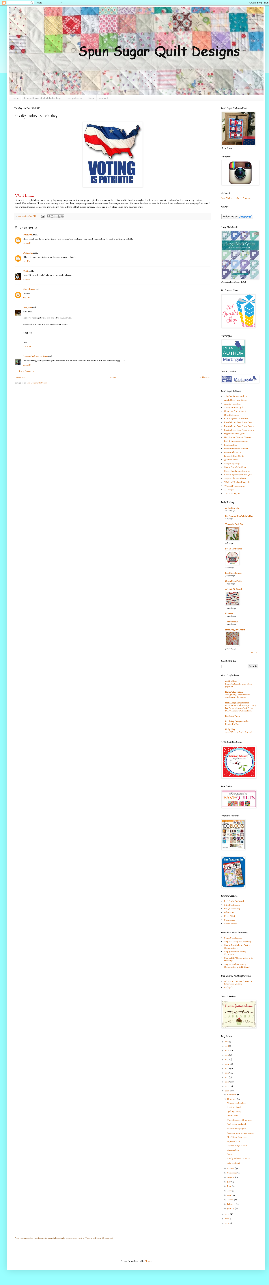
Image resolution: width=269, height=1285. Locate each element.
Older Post (205, 377)
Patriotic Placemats (232, 452)
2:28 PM (26, 279)
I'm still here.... (233, 1115)
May (229, 1191)
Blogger (148, 1261)
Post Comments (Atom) (37, 383)
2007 (227, 1214)
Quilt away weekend (236, 1124)
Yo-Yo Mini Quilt (232, 493)
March (230, 1199)
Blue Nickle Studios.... (237, 1137)
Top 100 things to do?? (237, 1145)
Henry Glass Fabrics (234, 692)
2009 (227, 1086)
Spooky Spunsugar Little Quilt (238, 474)
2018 (227, 1046)
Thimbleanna (231, 621)
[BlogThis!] (52, 216)
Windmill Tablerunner (234, 486)
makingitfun (231, 681)
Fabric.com (229, 912)
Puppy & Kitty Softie (234, 456)
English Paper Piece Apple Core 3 (239, 430)
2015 (227, 1059)
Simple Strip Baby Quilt (235, 467)
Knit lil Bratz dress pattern (236, 441)
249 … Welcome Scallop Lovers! (238, 732)
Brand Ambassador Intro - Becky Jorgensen (239, 685)
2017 (227, 1050)
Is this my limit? (234, 1107)
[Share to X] (55, 216)
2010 (227, 1082)
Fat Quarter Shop (232, 909)
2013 (227, 1068)
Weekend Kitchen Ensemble (237, 482)
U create (229, 613)
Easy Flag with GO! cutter (236, 418)
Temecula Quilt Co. (234, 524)
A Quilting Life (232, 508)
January (231, 1208)
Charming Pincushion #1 (235, 411)
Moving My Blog (232, 724)
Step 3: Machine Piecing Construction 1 (235, 953)
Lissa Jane (27, 307)
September (232, 1173)
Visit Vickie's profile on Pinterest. (236, 198)
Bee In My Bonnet (233, 548)
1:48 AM (27, 346)
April (230, 1195)
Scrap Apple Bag (231, 463)
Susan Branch (230, 923)
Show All (254, 653)
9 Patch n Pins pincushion (235, 396)
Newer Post (20, 377)
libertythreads (29, 289)
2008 (227, 1091)
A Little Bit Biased (233, 589)
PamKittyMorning (233, 573)
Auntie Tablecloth (232, 404)
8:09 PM (26, 297)
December (232, 1094)
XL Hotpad (229, 490)
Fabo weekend (233, 1163)
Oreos (229, 1154)
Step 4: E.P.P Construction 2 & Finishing (238, 959)
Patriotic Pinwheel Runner (236, 448)
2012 (227, 1073)
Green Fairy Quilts (233, 581)
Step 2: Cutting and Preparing (237, 941)
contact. (104, 98)
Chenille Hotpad (231, 415)
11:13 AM (27, 243)
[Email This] (48, 216)
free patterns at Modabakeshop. (42, 98)
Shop (91, 98)
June (229, 1186)
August (231, 1177)
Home (15, 98)
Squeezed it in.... (234, 1141)
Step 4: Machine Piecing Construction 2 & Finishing (236, 966)
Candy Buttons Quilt (233, 407)
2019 (227, 1041)
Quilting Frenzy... (234, 1111)
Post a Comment (26, 371)
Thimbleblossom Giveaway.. (239, 1120)
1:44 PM (26, 261)
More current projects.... (237, 1128)
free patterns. (74, 98)
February (231, 1204)
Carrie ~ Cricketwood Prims (35, 356)
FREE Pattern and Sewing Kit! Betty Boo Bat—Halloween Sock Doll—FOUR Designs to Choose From (240, 708)
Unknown (28, 234)
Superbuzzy (229, 920)
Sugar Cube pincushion (235, 478)
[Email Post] (42, 216)
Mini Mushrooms (232, 905)
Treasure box (233, 1150)
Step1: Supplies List (233, 938)
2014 (227, 1064)
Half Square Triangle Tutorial (237, 437)
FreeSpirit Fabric (232, 716)
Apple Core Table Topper (235, 400)
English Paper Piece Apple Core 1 (238, 422)
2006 (227, 1218)
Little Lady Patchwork (234, 901)
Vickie (26, 271)
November (232, 1099)
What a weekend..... (236, 1103)
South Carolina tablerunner (237, 471)
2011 (227, 1077)
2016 (227, 1055)
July (229, 1182)
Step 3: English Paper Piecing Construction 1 (237, 947)
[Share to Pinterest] (62, 216)
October (231, 1168)
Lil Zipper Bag (230, 445)
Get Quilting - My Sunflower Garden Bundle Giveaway (237, 696)
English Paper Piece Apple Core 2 (239, 426)
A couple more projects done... (240, 1133)
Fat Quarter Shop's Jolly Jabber (239, 516)
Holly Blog (230, 729)
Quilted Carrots (231, 459)
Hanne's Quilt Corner (235, 629)
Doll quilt (228, 987)
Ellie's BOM (229, 916)
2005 (227, 1223)
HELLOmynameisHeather (237, 702)
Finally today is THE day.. (239, 1158)
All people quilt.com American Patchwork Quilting (238, 983)
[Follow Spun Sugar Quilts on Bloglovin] (237, 218)
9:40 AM (27, 365)
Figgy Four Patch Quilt (234, 433)
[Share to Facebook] (59, 216)
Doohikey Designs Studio (236, 721)
